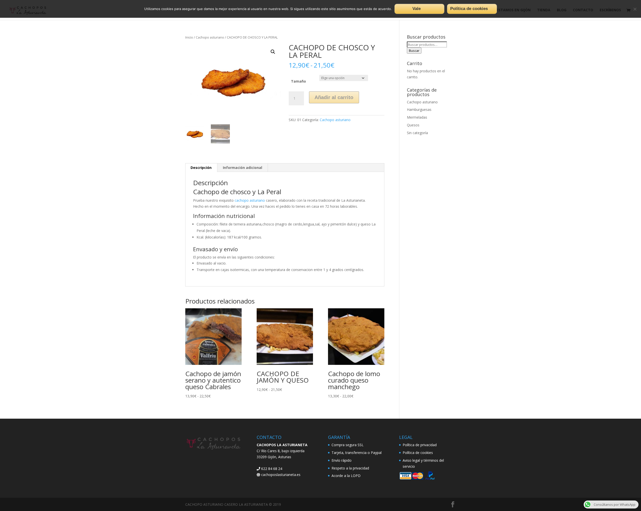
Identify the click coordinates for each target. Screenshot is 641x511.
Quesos (413, 125)
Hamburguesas (419, 109)
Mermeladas (417, 117)
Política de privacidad (420, 444)
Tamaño (298, 81)
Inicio (189, 37)
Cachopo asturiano (210, 37)
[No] (634, 9)
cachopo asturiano (250, 200)
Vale (416, 8)
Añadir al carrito (333, 97)
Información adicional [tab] (242, 167)
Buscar (414, 50)
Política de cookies (418, 452)
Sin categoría (417, 132)
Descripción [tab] (201, 167)
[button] (272, 51)
